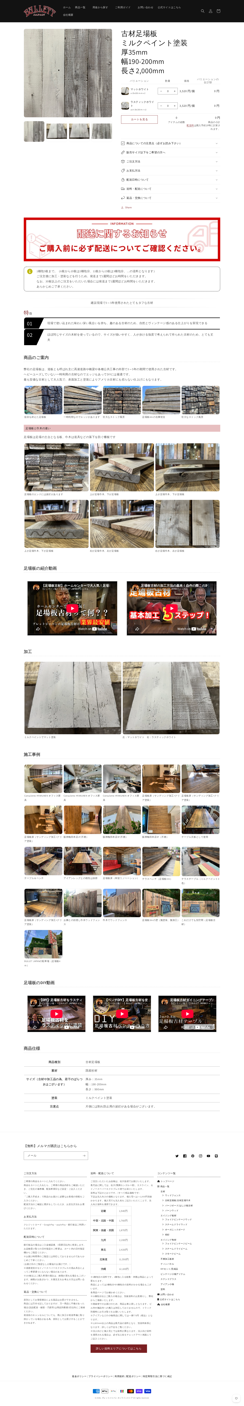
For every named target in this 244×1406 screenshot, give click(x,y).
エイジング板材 (168, 1215)
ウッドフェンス (173, 1195)
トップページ (167, 1181)
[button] (81, 7)
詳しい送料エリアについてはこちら (119, 1348)
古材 (163, 1191)
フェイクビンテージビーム (178, 1243)
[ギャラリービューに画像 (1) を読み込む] (34, 131)
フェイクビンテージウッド (178, 1219)
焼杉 (167, 1234)
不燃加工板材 (167, 1259)
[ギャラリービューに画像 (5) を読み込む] (101, 131)
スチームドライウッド (176, 1224)
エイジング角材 (168, 1239)
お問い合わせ (167, 1294)
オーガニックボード (175, 1229)
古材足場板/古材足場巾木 (178, 1200)
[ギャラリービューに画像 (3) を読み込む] (79, 131)
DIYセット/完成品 (169, 1269)
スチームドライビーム (176, 1248)
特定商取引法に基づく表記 (157, 1376)
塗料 (163, 1289)
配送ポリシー (133, 1376)
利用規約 (119, 1376)
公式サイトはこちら (170, 1299)
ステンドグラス (168, 1279)
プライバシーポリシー (100, 1376)
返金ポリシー (79, 1376)
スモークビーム (173, 1253)
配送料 (190, 125)
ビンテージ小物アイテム (173, 1274)
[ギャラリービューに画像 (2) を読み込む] (56, 131)
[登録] (84, 1155)
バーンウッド (172, 1210)
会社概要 (165, 1304)
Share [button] (128, 207)
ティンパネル (167, 1264)
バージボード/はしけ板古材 (179, 1205)
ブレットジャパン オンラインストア (117, 1398)
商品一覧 (164, 1186)
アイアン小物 (167, 1284)
